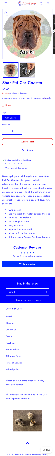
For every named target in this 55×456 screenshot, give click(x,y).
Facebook (10, 342)
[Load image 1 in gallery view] (10, 70)
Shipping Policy (13, 356)
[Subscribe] (46, 291)
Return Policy (12, 349)
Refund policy (12, 369)
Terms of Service (14, 362)
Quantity (6, 124)
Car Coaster (11, 117)
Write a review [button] (27, 264)
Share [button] (8, 105)
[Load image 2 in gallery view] (27, 70)
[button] (6, 4)
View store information (16, 168)
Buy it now (27, 150)
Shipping (5, 93)
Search (9, 316)
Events (9, 336)
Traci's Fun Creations (23, 454)
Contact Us (11, 329)
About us (10, 323)
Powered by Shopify (40, 454)
